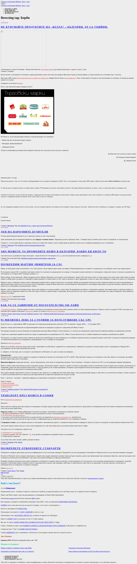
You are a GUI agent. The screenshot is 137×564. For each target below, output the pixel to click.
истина (34, 258)
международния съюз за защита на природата (32, 78)
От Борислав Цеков (7, 383)
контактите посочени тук (62, 417)
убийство (49, 226)
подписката (18, 432)
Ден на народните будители (24, 231)
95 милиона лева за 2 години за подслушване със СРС (46, 320)
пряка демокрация (49, 258)
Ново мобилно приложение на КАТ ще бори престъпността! (89, 551)
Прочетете (29, 311)
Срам (43, 245)
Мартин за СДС (6, 296)
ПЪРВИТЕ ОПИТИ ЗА (44, 526)
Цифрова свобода (33, 314)
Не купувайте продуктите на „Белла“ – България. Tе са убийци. (54, 27)
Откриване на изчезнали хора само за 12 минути (17, 551)
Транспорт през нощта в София (27, 395)
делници (31, 245)
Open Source (16, 314)
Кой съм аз (10, 10)
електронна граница (63, 314)
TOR (45, 314)
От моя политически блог (9, 385)
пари (34, 389)
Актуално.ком (16, 343)
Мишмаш (10, 226)
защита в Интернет (76, 314)
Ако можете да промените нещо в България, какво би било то (53, 251)
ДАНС (30, 389)
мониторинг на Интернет (91, 314)
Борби (24, 226)
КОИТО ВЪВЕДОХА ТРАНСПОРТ (33, 522)
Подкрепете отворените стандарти (31, 448)
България (28, 258)
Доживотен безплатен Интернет (79, 548)
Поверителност (12, 11)
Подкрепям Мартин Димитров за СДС (31, 264)
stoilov (21, 83)
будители (25, 245)
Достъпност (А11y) (13, 559)
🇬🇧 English (9, 13)
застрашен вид (71, 78)
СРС (46, 389)
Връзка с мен (11, 9)
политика (39, 258)
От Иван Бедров (6, 387)
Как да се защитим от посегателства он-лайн (40, 305)
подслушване (40, 389)
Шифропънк (10, 488)
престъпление (41, 226)
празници (37, 245)
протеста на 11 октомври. (56, 311)
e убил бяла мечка (46, 69)
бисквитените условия (95, 478)
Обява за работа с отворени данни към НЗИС (16, 548)
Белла (20, 226)
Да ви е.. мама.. (31, 226)
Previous (5, 472)
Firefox (9, 314)
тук (61, 256)
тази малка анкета (18, 415)
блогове (24, 314)
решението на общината (13, 400)
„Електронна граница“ (8, 309)
